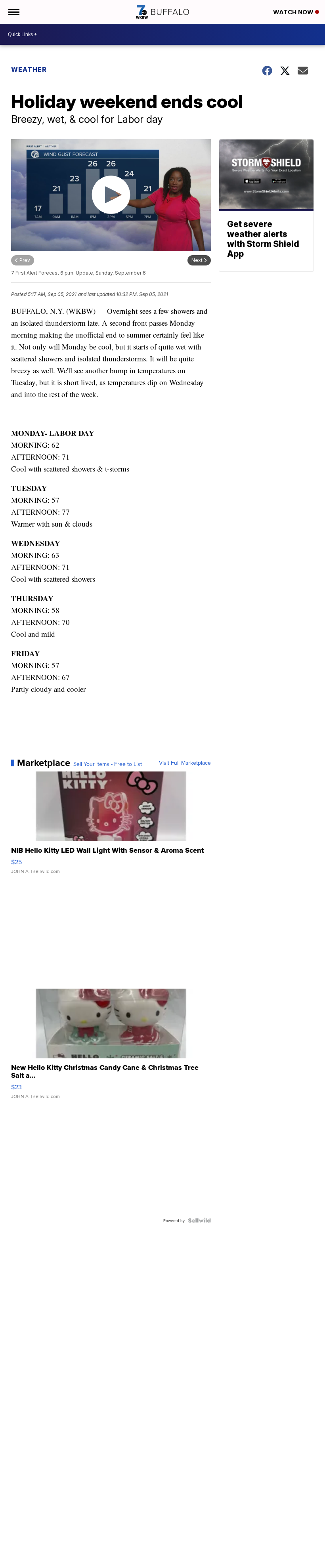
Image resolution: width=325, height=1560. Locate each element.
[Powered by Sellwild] (199, 1220)
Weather (29, 69)
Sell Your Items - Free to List (107, 764)
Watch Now (294, 12)
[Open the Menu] (13, 12)
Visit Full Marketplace (185, 763)
